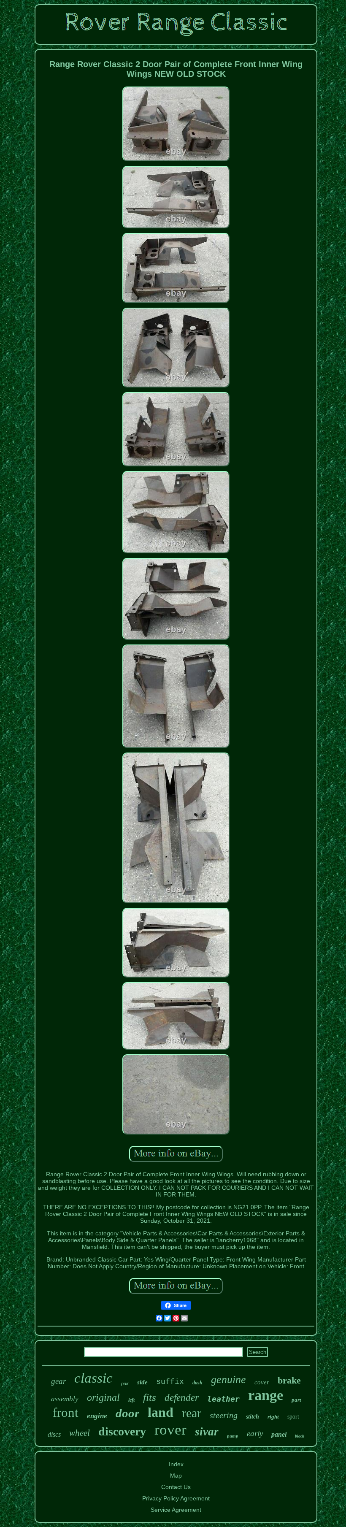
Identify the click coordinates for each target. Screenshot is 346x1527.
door (127, 1413)
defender (182, 1397)
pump (232, 1435)
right (273, 1416)
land (160, 1412)
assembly (64, 1399)
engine (97, 1416)
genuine (228, 1379)
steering (224, 1415)
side (142, 1382)
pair (125, 1383)
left (131, 1400)
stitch (252, 1416)
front (65, 1412)
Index (176, 1464)
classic (93, 1378)
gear (58, 1381)
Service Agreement (176, 1509)
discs (54, 1434)
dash (197, 1383)
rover (170, 1429)
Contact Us (176, 1487)
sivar (207, 1431)
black (299, 1436)
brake (289, 1380)
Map (176, 1475)
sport (293, 1416)
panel (279, 1434)
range (265, 1395)
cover (261, 1382)
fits (149, 1397)
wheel (79, 1433)
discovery (122, 1431)
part (296, 1400)
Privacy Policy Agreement (176, 1498)
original (103, 1397)
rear (191, 1413)
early (255, 1433)
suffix (170, 1382)
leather (223, 1398)
